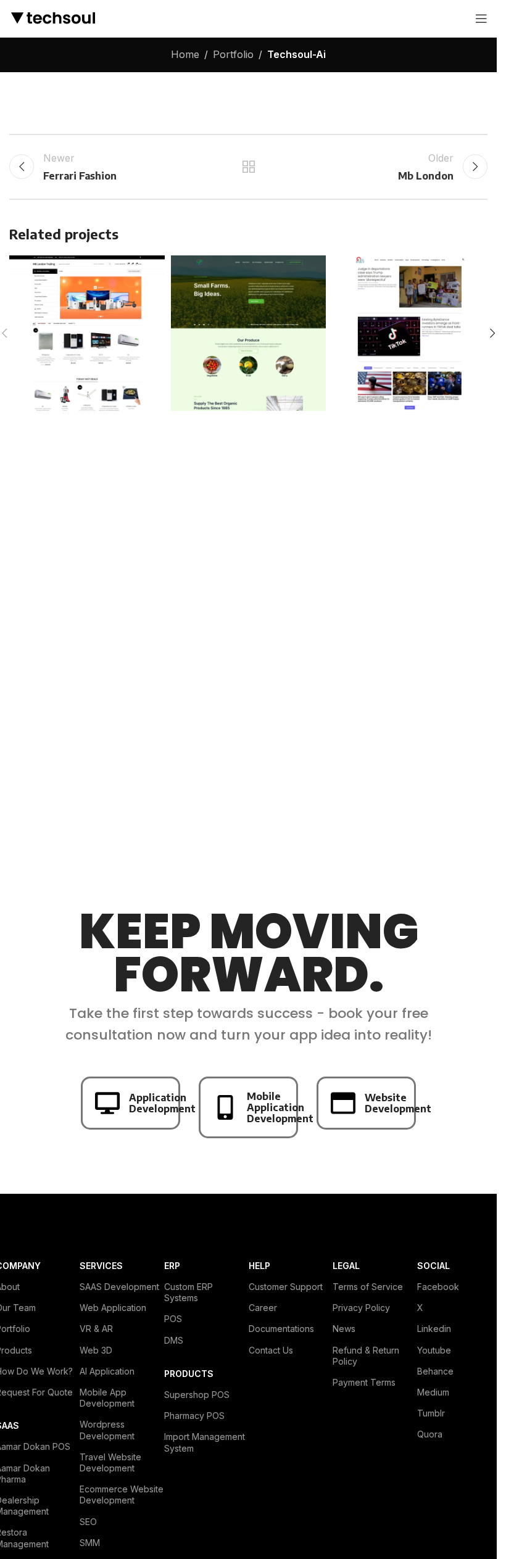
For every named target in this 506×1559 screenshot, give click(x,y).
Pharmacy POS (194, 1415)
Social (433, 1265)
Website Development (398, 1103)
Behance (435, 1371)
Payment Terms (364, 1382)
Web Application (113, 1307)
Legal (346, 1265)
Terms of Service (368, 1286)
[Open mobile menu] (481, 18)
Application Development (162, 1103)
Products (189, 1373)
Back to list (248, 166)
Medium (433, 1392)
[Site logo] (52, 17)
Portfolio (233, 54)
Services (101, 1265)
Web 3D (96, 1350)
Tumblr (431, 1413)
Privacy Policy (361, 1307)
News (344, 1328)
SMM (90, 1542)
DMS (173, 1340)
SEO (88, 1521)
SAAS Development (119, 1286)
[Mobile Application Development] (225, 1107)
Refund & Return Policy (366, 1356)
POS (173, 1318)
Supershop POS (197, 1394)
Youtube (434, 1350)
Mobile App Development (107, 1397)
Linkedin (434, 1328)
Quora (429, 1434)
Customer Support (286, 1286)
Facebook (438, 1286)
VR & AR (96, 1328)
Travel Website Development (110, 1462)
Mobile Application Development (280, 1107)
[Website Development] (343, 1103)
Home (185, 54)
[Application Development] (107, 1103)
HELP (259, 1265)
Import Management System (204, 1442)
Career (263, 1307)
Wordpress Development (107, 1430)
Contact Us (271, 1350)
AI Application (107, 1371)
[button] (492, 333)
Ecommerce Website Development (122, 1494)
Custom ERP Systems (188, 1292)
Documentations (281, 1328)
